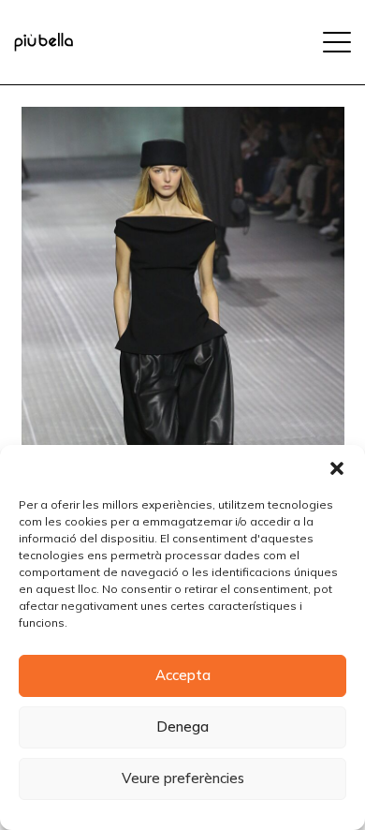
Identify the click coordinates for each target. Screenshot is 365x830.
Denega (182, 726)
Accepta (183, 675)
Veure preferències (183, 778)
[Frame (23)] (43, 42)
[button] (337, 468)
